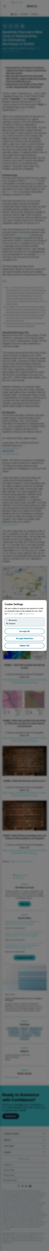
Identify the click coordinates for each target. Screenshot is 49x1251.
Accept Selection (24, 638)
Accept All (24, 631)
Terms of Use (28, 614)
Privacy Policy (13, 614)
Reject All (24, 645)
